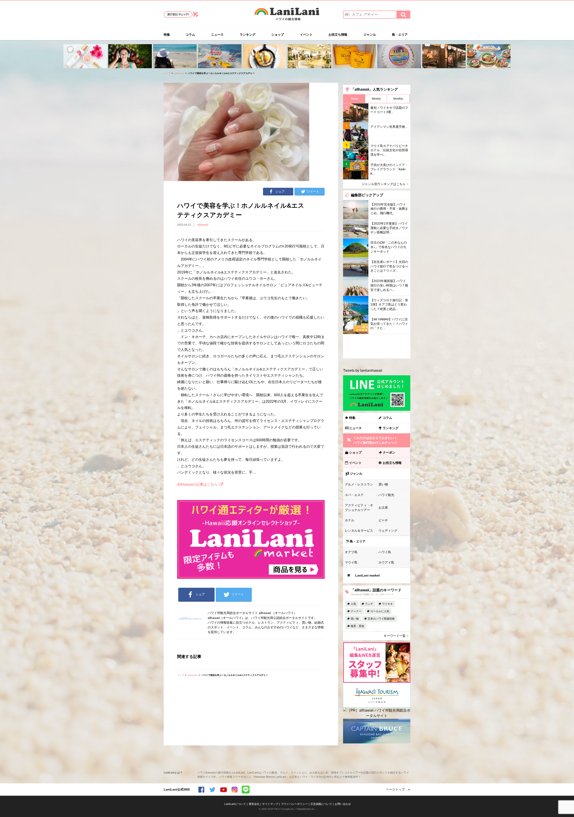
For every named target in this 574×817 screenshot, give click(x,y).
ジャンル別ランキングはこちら (384, 184)
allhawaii (179, 73)
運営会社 (254, 804)
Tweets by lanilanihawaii (362, 370)
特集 (167, 34)
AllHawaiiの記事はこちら (197, 484)
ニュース (217, 34)
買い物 (383, 484)
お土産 (383, 507)
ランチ (369, 603)
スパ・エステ (354, 495)
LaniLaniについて (235, 804)
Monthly (398, 98)
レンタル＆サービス (359, 530)
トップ (167, 73)
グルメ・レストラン (359, 484)
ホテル (349, 520)
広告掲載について (321, 804)
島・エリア (400, 34)
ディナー (356, 611)
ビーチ (383, 520)
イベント (306, 34)
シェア (280, 191)
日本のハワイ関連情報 (381, 618)
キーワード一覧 (395, 636)
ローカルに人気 (379, 611)
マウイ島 (351, 562)
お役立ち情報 (337, 34)
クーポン (389, 452)
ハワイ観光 (386, 495)
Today (354, 98)
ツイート (313, 191)
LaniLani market (367, 575)
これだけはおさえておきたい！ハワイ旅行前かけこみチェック (375, 440)
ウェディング (387, 530)
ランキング (247, 34)
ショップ (277, 34)
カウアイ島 (386, 562)
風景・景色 (357, 626)
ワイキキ (387, 603)
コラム (190, 34)
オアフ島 (351, 552)
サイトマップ (270, 804)
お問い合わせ (343, 804)
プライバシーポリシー (294, 804)
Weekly (376, 98)
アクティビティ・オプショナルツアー (359, 507)
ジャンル (369, 34)
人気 (353, 603)
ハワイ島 (384, 552)
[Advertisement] (376, 346)
